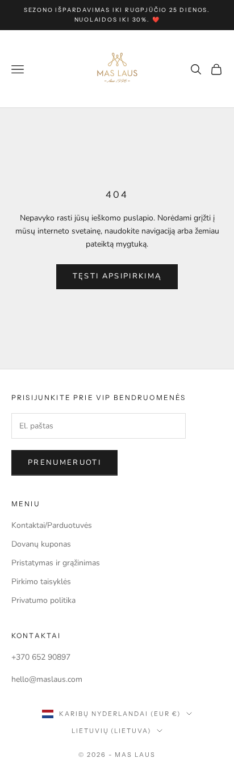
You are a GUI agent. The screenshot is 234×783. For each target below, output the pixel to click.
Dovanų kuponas (41, 544)
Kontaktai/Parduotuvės (51, 525)
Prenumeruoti (64, 462)
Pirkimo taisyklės (41, 581)
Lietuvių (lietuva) (112, 731)
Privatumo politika (43, 600)
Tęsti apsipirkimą (117, 276)
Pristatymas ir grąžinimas (55, 562)
